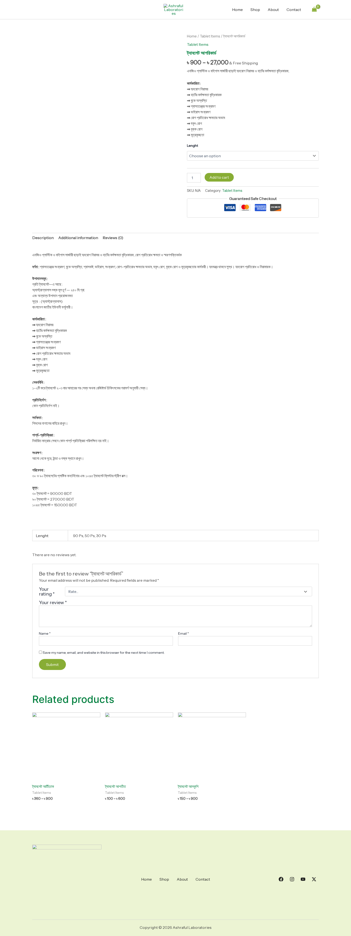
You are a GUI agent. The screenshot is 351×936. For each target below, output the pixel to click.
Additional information (78, 237)
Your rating (47, 591)
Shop (255, 9)
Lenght (192, 145)
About (273, 9)
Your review (53, 602)
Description (43, 237)
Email (183, 633)
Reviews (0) (113, 237)
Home (237, 9)
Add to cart (219, 177)
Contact (294, 9)
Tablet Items (210, 36)
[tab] (43, 237)
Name (45, 633)
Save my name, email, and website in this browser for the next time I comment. (104, 652)
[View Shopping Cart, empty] (314, 9)
